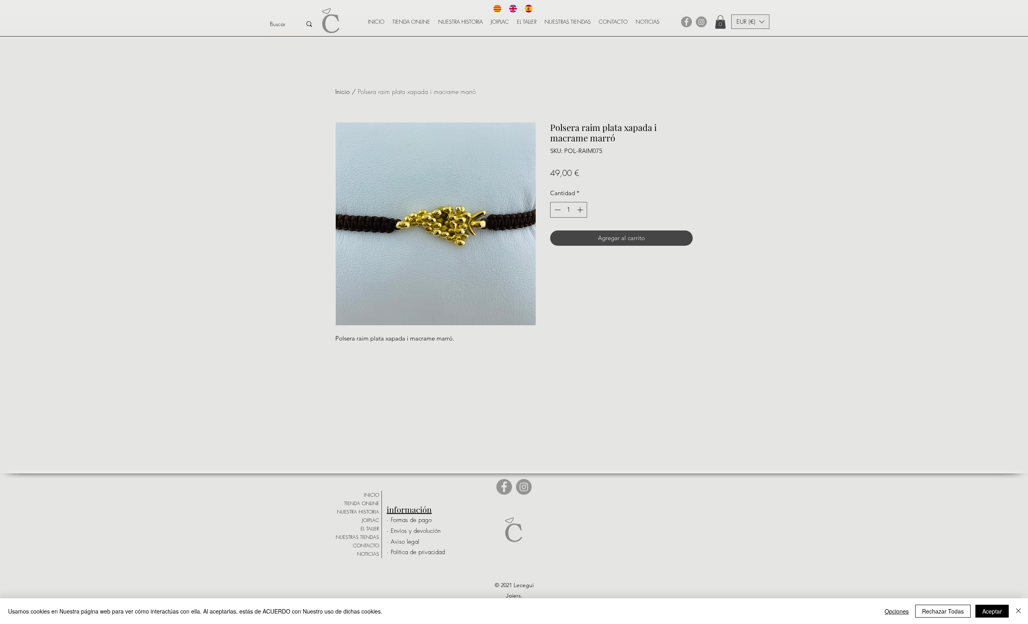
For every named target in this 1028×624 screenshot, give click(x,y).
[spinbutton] (568, 209)
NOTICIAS (368, 554)
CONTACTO (366, 545)
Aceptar (992, 611)
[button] (720, 22)
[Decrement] (556, 209)
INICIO (371, 494)
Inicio (342, 91)
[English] (514, 8)
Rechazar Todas (943, 611)
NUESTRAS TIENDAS (357, 537)
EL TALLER (370, 528)
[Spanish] (530, 8)
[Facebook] (686, 21)
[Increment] (580, 209)
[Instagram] (701, 21)
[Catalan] (498, 8)
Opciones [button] (897, 611)
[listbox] (750, 21)
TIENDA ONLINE (361, 503)
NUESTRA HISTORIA (358, 511)
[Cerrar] (1018, 611)
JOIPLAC (370, 520)
